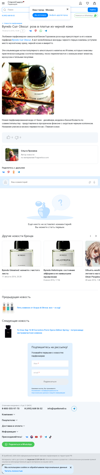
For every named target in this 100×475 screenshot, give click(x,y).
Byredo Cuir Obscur (21, 40)
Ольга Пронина (29, 151)
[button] (90, 236)
